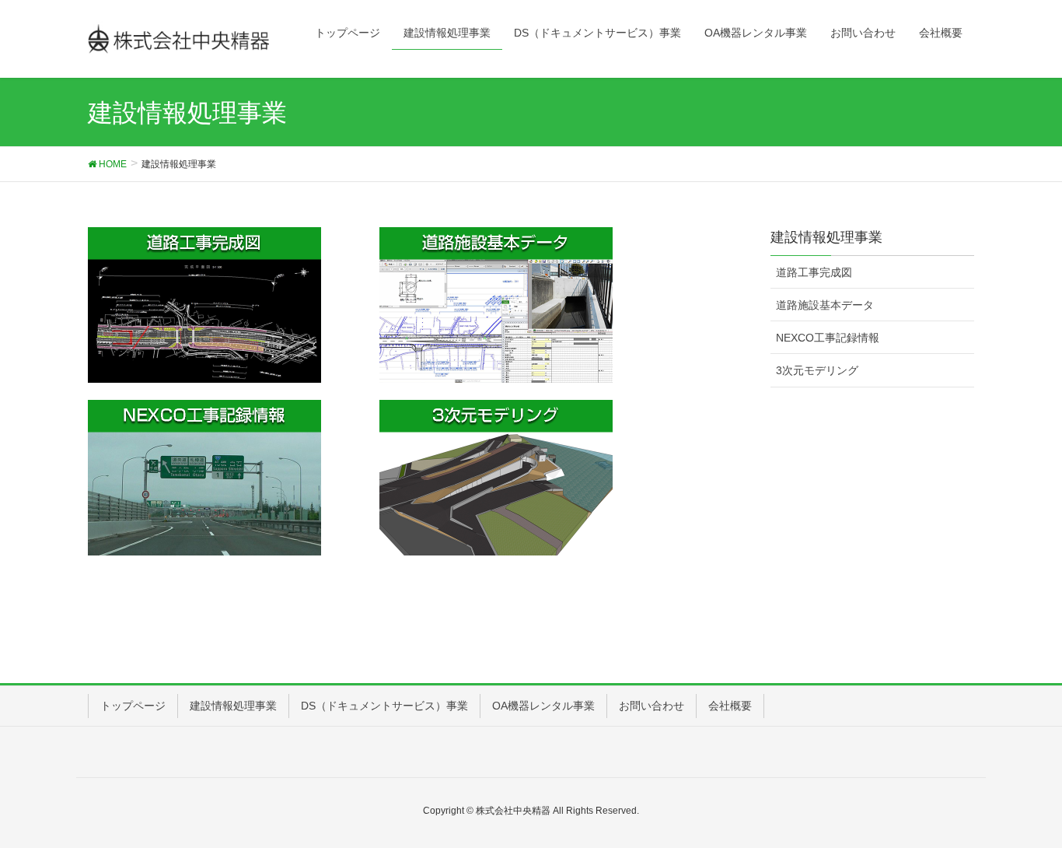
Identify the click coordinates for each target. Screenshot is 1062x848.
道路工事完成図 (814, 272)
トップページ (133, 705)
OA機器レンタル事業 (543, 705)
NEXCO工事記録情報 (827, 337)
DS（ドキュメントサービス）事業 (384, 705)
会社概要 (730, 705)
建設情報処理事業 (233, 705)
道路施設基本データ (825, 305)
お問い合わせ (651, 705)
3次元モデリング (817, 370)
